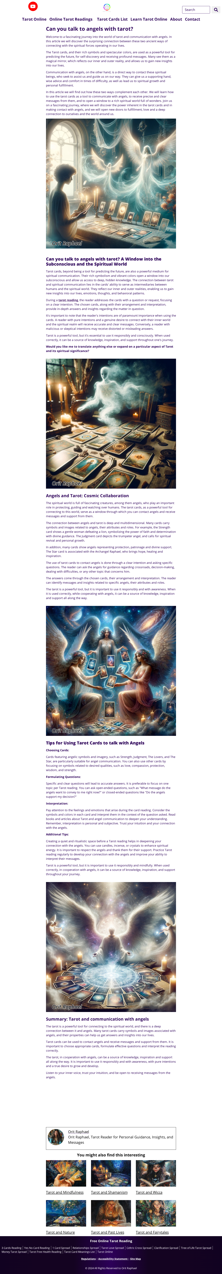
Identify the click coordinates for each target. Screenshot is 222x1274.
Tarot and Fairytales (152, 1232)
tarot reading (68, 300)
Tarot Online (34, 19)
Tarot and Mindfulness (65, 1192)
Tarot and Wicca (149, 1192)
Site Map (135, 1258)
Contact (192, 19)
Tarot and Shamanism (109, 1192)
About (176, 19)
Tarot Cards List (112, 19)
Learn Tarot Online (149, 19)
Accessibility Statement (113, 1258)
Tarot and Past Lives (107, 1232)
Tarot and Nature (60, 1232)
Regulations (88, 1258)
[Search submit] (216, 9)
